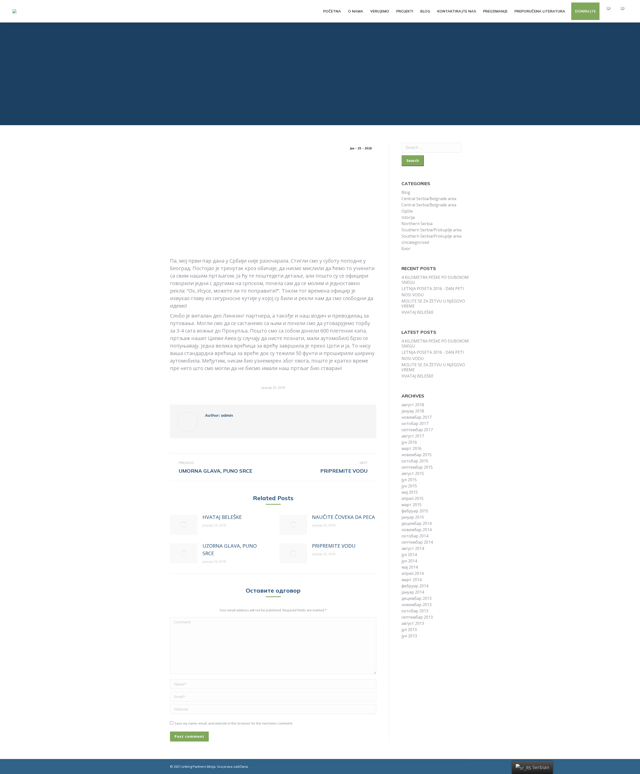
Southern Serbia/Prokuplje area (432, 229)
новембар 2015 (417, 454)
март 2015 (412, 504)
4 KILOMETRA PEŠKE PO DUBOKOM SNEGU (435, 280)
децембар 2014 (417, 523)
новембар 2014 (417, 529)
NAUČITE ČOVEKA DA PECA (343, 517)
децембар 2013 (417, 598)
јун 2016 (409, 442)
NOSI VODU (413, 294)
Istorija (408, 217)
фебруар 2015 (415, 510)
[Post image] (184, 525)
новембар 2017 (417, 417)
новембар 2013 (417, 604)
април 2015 (413, 498)
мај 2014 (410, 567)
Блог (406, 248)
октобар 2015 (415, 460)
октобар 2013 (415, 610)
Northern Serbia (417, 223)
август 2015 (413, 473)
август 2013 (413, 623)
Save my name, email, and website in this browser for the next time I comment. (233, 723)
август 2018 (413, 404)
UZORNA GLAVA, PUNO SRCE (229, 549)
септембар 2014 (417, 542)
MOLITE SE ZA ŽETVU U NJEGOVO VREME (433, 304)
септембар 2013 (417, 617)
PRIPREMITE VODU (334, 545)
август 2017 (413, 435)
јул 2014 (409, 554)
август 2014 (413, 548)
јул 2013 (409, 629)
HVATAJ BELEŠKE (222, 517)
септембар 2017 (417, 429)
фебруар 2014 (415, 585)
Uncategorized (415, 242)
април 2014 (413, 573)
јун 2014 (409, 560)
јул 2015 (409, 479)
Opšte (407, 211)
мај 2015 (410, 492)
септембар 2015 (417, 467)
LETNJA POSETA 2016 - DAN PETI (433, 288)
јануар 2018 (413, 410)
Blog (406, 192)
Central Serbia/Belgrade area (429, 198)
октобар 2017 (415, 423)
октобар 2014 (415, 535)
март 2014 (412, 579)
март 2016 (412, 448)
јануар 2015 (413, 517)
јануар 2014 (413, 592)
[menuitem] (332, 11)
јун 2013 (409, 635)
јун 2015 (409, 485)
